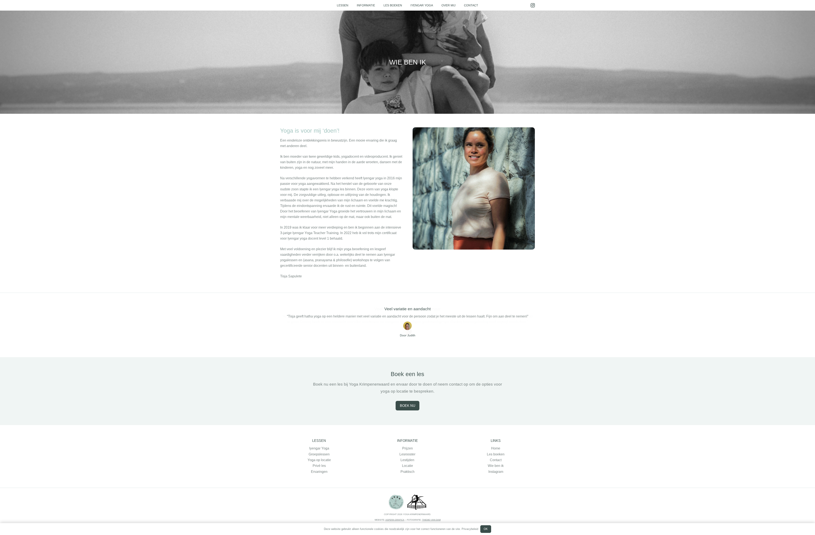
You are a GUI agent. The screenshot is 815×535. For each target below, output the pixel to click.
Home (495, 448)
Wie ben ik (496, 466)
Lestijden (407, 460)
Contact (496, 460)
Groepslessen (319, 454)
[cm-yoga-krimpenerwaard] (417, 502)
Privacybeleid (470, 529)
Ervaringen (319, 471)
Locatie (407, 466)
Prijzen (407, 448)
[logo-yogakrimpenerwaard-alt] (396, 502)
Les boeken (495, 454)
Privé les (319, 466)
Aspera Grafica (394, 520)
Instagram (495, 471)
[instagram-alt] (533, 5)
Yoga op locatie (319, 460)
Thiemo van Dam (431, 520)
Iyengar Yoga (319, 448)
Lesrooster (407, 454)
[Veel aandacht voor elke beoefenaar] (407, 329)
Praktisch (407, 471)
